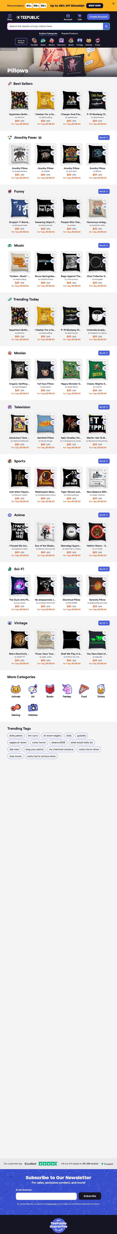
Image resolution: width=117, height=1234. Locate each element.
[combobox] (55, 26)
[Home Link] (27, 17)
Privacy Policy (52, 1204)
